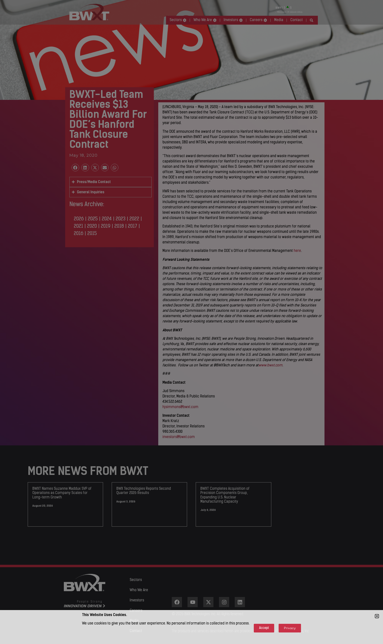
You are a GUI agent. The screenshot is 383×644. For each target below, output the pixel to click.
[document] (191, 322)
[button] (377, 616)
